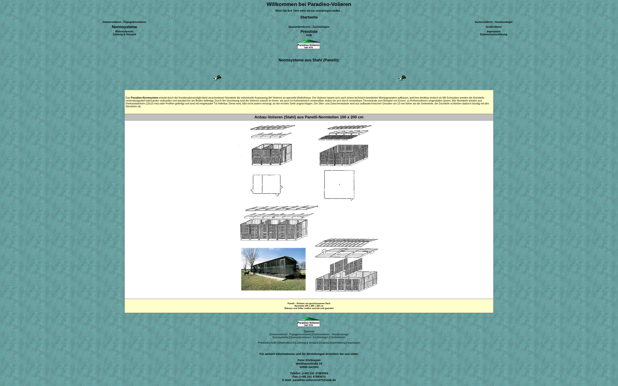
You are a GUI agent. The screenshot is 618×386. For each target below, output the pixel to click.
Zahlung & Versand (307, 342)
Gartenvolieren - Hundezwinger (331, 334)
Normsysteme (280, 337)
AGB (274, 342)
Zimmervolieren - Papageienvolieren (290, 334)
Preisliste (263, 342)
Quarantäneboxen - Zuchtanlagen (309, 337)
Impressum (353, 342)
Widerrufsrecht (286, 342)
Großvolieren (338, 337)
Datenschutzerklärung (333, 342)
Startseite (309, 331)
